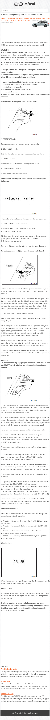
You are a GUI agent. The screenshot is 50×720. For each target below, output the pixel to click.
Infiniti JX (3, 18)
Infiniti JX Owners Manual (15, 18)
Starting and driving (29, 18)
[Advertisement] (25, 31)
